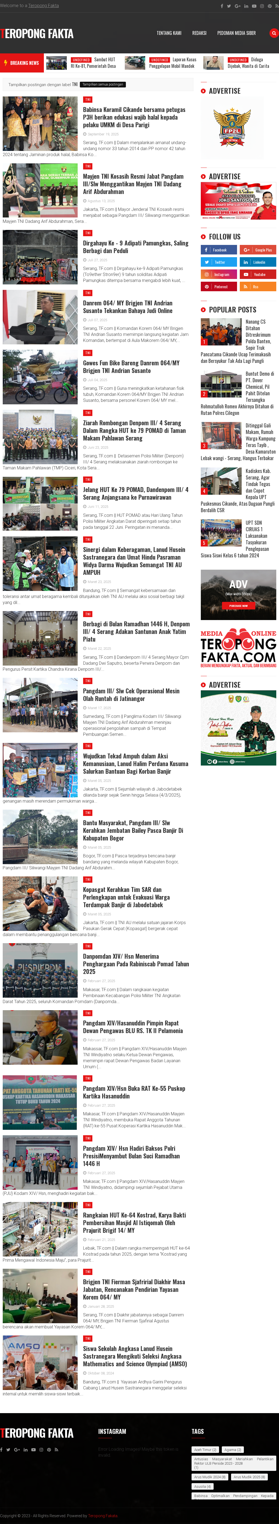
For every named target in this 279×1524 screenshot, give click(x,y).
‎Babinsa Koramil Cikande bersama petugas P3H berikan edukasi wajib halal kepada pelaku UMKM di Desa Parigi (134, 116)
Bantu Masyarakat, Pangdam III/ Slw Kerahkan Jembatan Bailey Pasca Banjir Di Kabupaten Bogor (133, 830)
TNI (88, 99)
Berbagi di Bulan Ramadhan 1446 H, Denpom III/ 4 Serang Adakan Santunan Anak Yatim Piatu (136, 631)
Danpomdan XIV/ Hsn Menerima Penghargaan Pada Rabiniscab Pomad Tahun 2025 (136, 963)
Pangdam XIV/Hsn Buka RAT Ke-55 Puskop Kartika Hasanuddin (134, 1092)
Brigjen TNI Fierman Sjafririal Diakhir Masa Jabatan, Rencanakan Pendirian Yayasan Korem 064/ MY (134, 1289)
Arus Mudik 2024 (207, 1477)
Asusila (200, 1486)
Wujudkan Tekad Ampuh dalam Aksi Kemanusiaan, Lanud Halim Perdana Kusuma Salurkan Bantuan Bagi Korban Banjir (135, 763)
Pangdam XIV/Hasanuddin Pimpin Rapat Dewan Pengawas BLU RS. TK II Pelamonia (133, 1026)
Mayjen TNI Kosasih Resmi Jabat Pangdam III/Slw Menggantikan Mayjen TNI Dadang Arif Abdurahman (133, 183)
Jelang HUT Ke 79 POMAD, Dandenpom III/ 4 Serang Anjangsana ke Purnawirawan (136, 493)
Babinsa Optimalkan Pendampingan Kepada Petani (234, 1498)
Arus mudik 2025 (247, 1477)
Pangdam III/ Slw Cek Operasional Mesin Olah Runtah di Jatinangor (131, 694)
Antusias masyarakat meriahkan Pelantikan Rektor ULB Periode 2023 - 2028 (234, 1461)
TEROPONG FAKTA (36, 33)
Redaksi (199, 33)
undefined (81, 59)
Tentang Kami (169, 33)
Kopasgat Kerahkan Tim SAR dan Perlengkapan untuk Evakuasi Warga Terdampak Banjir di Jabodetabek (126, 896)
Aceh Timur (202, 1450)
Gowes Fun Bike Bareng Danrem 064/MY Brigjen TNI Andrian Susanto (131, 366)
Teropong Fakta (43, 5)
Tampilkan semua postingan (103, 84)
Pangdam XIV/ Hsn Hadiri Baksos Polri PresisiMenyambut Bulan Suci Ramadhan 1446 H (131, 1155)
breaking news (24, 63)
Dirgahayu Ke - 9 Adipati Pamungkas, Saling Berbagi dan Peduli (136, 246)
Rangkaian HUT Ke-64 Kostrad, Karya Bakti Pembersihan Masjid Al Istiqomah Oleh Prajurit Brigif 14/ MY (134, 1222)
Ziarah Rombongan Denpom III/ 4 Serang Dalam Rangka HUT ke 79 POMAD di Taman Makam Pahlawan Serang (134, 430)
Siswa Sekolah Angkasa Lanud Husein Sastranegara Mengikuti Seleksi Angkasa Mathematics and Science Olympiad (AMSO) (135, 1355)
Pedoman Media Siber (236, 33)
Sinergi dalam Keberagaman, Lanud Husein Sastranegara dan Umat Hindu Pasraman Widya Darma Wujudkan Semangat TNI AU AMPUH (134, 560)
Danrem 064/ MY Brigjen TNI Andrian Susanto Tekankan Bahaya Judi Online (127, 306)
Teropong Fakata (102, 1516)
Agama (230, 1450)
